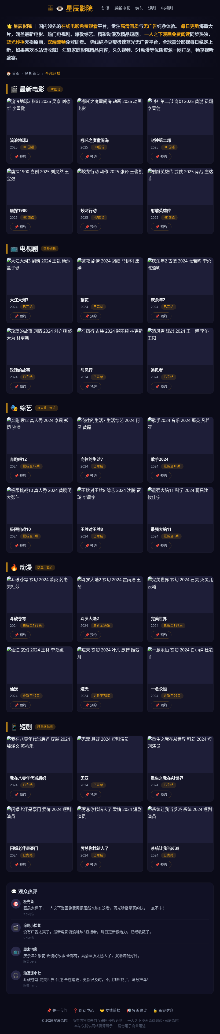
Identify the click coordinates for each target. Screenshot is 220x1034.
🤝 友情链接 (110, 1010)
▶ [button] (39, 116)
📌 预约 (20, 156)
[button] (39, 131)
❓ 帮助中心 (83, 1010)
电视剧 (167, 8)
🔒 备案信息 (163, 1010)
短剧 (152, 8)
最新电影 (122, 8)
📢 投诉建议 (136, 1010)
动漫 (105, 8)
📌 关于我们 (57, 1010)
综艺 (139, 8)
